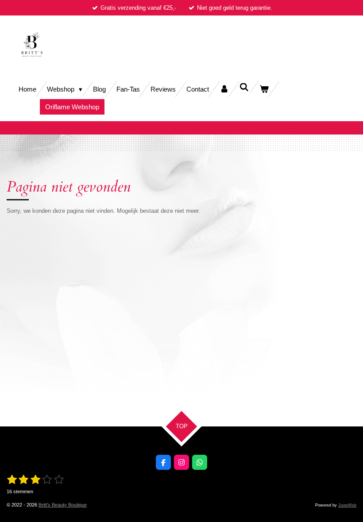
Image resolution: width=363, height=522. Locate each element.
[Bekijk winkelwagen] (264, 89)
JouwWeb (347, 505)
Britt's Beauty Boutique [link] (63, 504)
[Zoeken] (244, 87)
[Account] (224, 89)
